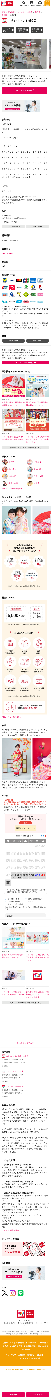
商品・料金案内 (10, 1346)
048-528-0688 (7, 253)
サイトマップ (11, 1355)
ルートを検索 (38, 226)
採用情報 (30, 1355)
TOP (3, 12)
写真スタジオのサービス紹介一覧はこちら (25, 1003)
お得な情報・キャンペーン (26, 1342)
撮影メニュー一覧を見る (12, 489)
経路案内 (13, 1394)
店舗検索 (11, 12)
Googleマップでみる (25, 1043)
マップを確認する (13, 226)
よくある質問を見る (10, 1230)
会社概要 (39, 1355)
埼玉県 (37, 12)
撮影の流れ (31, 1346)
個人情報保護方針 (33, 1358)
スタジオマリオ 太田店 (14, 1071)
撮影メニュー (8, 1342)
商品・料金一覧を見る (11, 717)
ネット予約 (37, 1394)
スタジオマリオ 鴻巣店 (14, 1087)
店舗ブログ (42, 1346)
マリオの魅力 (43, 1342)
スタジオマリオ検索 (24, 12)
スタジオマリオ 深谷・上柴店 (17, 1056)
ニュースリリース (17, 1358)
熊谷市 (4, 15)
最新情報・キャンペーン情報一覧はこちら (25, 448)
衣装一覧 (22, 1346)
